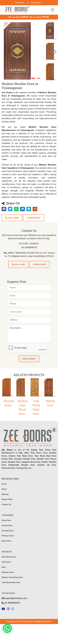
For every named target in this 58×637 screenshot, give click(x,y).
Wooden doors (9, 403)
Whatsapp (34, 218)
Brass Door (6, 541)
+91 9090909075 (12, 603)
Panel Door (6, 520)
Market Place (7, 499)
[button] (55, 52)
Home (4, 484)
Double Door (20, 3)
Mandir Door (50, 403)
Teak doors (6, 562)
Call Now (13, 218)
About (4, 489)
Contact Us (6, 504)
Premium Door (8, 536)
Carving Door (36, 3)
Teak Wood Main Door (36, 407)
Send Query (29, 359)
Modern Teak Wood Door (23, 407)
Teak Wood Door (9, 557)
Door (4, 567)
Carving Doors (8, 530)
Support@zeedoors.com (15, 598)
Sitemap (5, 494)
